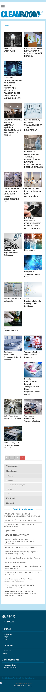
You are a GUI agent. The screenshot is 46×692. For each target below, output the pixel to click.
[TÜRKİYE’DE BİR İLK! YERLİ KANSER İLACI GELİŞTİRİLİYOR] (33, 179)
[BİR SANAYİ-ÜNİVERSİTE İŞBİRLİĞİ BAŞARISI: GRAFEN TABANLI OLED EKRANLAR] (33, 209)
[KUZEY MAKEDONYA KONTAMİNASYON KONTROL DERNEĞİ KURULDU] (33, 39)
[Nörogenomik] (33, 241)
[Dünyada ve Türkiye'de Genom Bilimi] (33, 262)
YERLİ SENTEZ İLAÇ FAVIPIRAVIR (17, 535)
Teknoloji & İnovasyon (16, 485)
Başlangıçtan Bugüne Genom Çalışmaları (11, 252)
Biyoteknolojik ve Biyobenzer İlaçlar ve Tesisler (11, 445)
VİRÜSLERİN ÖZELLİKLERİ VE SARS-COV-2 (21, 520)
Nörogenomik (30, 250)
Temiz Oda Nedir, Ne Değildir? (15, 562)
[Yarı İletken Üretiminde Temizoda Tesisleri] (33, 407)
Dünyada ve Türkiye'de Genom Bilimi (32, 274)
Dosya (10, 476)
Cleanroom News (9, 665)
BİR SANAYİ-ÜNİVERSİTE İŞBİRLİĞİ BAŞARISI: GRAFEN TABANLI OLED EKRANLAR (33, 223)
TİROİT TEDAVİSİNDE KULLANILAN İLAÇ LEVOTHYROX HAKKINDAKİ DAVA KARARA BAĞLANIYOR (19, 541)
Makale (10, 480)
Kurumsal (6, 629)
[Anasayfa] (23, 14)
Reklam (6, 639)
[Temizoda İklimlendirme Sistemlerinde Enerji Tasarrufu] (13, 343)
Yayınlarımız (12, 466)
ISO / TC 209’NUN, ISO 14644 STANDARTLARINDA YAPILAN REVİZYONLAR (33, 125)
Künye (5, 637)
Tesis (10, 489)
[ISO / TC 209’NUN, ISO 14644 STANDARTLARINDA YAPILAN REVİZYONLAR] (33, 111)
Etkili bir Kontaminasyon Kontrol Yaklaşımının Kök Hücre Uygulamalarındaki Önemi (32, 386)
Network (10, 503)
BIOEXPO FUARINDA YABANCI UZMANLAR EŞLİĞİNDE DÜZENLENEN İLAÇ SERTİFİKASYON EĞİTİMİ (13, 127)
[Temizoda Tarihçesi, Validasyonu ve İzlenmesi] (33, 343)
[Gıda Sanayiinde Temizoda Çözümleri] (13, 407)
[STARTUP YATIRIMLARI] (13, 39)
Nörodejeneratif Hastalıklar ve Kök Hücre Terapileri (22, 558)
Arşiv (5, 653)
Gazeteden (11, 471)
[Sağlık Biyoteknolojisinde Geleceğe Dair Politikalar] (33, 289)
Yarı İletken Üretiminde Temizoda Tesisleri (32, 418)
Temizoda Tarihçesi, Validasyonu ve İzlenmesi (33, 354)
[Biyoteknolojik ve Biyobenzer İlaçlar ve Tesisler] (13, 433)
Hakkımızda (7, 634)
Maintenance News (10, 668)
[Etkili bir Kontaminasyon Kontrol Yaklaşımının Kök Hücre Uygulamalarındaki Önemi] (33, 370)
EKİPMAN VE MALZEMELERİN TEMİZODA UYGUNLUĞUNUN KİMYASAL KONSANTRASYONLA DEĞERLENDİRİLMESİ (33, 159)
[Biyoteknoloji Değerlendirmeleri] (13, 319)
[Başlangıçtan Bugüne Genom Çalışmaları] (13, 241)
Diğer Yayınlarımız (10, 660)
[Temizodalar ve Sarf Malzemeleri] (13, 289)
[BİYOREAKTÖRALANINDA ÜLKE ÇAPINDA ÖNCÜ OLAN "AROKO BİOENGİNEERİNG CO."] (13, 179)
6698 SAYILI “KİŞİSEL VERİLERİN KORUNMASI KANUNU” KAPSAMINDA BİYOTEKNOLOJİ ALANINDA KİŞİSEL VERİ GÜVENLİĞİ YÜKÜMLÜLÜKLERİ (13, 88)
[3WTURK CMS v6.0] (23, 683)
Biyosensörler (10, 531)
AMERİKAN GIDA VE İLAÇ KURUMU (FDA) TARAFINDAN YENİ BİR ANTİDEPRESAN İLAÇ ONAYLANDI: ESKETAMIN (20, 593)
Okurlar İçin (7, 646)
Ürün (10, 494)
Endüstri (10, 498)
